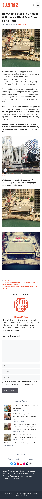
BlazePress (14, 494)
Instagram (5, 229)
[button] (33, 5)
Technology (8, 280)
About (22, 494)
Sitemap (28, 494)
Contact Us (24, 496)
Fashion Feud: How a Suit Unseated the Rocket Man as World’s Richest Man (25, 416)
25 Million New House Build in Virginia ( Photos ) (20, 443)
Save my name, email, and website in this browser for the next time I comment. (20, 383)
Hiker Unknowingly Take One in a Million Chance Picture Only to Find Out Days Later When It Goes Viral (25, 426)
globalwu (4, 175)
